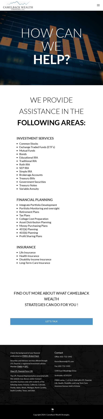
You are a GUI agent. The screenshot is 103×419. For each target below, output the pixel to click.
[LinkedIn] (53, 409)
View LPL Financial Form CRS (21, 371)
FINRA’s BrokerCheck (30, 356)
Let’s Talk (51, 321)
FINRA (19, 366)
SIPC (26, 366)
